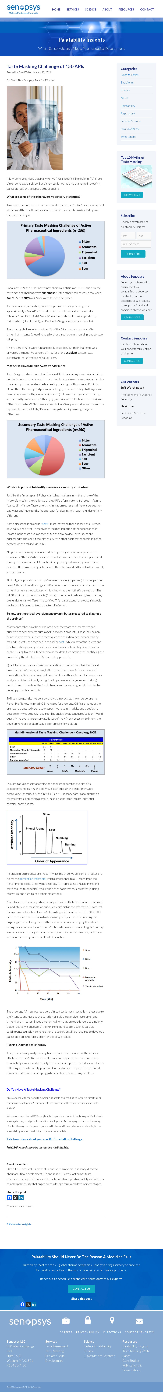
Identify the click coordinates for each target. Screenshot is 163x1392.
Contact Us (132, 360)
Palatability (128, 105)
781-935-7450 (16, 1365)
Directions (112, 1332)
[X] (15, 1197)
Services (73, 9)
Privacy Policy (88, 1332)
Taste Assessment (56, 1346)
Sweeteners (128, 136)
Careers (66, 1332)
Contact (147, 9)
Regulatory (128, 113)
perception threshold (32, 878)
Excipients (127, 82)
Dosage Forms (129, 75)
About (107, 9)
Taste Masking (54, 1351)
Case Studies (131, 1360)
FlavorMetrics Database (99, 1356)
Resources (126, 9)
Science (90, 9)
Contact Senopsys (139, 1332)
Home (56, 9)
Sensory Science (131, 121)
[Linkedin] (21, 1197)
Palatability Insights (135, 1346)
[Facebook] (9, 1197)
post (45, 523)
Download (132, 194)
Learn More (132, 317)
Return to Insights (20, 1224)
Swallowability (130, 129)
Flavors (125, 90)
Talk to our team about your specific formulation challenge (44, 1139)
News (124, 98)
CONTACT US (81, 1288)
